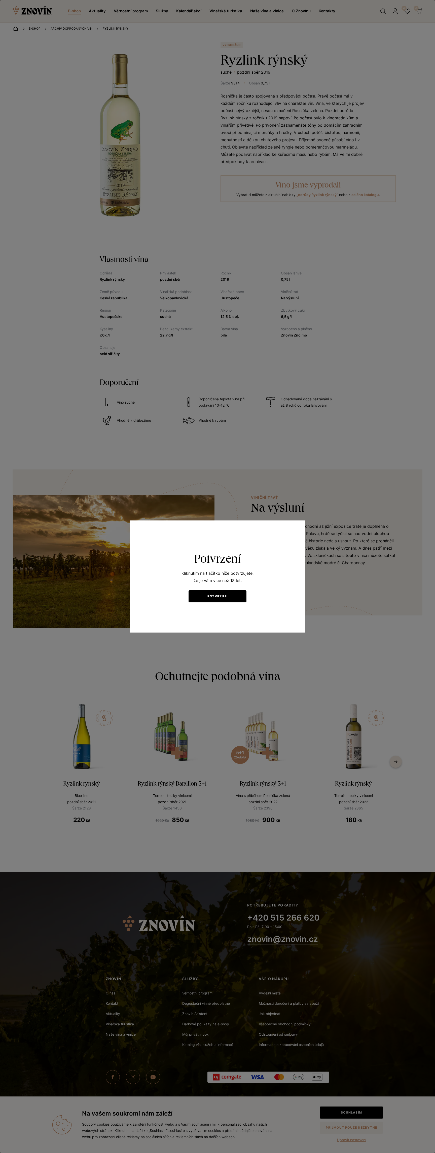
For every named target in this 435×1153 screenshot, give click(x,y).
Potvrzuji (217, 596)
